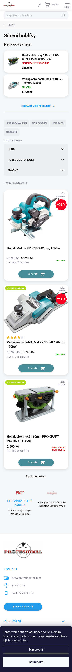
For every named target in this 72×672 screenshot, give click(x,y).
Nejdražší (58, 123)
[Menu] (67, 5)
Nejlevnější (39, 123)
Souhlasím (36, 662)
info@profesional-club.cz (26, 577)
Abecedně (11, 132)
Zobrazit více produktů (36, 106)
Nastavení (36, 649)
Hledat (63, 15)
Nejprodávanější (16, 123)
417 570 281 (19, 585)
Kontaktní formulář (23, 606)
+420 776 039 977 (22, 593)
